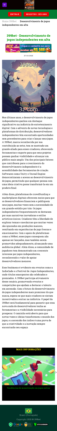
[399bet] (29, 5)
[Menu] (4, 5)
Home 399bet (9, 21)
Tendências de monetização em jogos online (21, 388)
